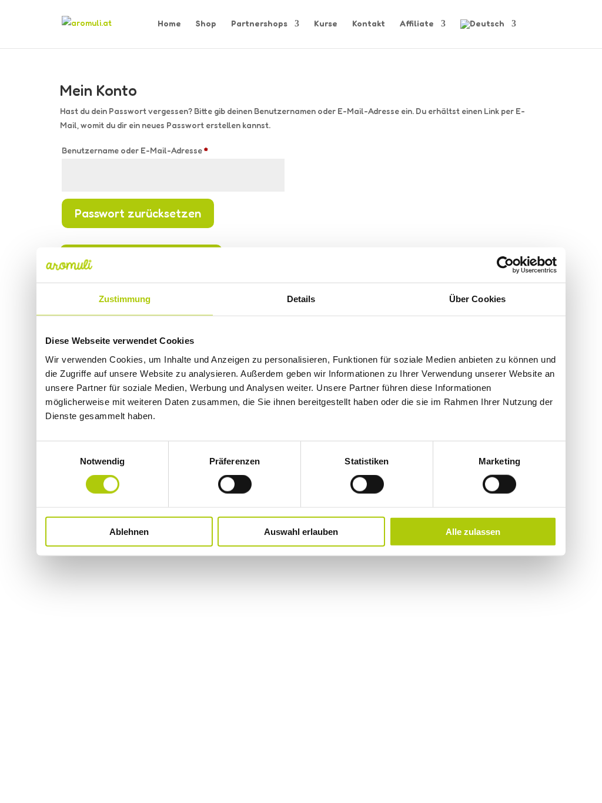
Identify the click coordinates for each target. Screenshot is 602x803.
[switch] (235, 484)
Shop (206, 23)
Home (169, 23)
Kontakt (368, 23)
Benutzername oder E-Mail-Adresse (159, 150)
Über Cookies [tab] (477, 299)
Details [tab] (301, 299)
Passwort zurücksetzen (138, 213)
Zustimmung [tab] (125, 299)
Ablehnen (129, 531)
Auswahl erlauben (301, 531)
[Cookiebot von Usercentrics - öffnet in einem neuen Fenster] (505, 265)
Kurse (325, 23)
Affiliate (417, 23)
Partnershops (259, 23)
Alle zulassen (473, 531)
